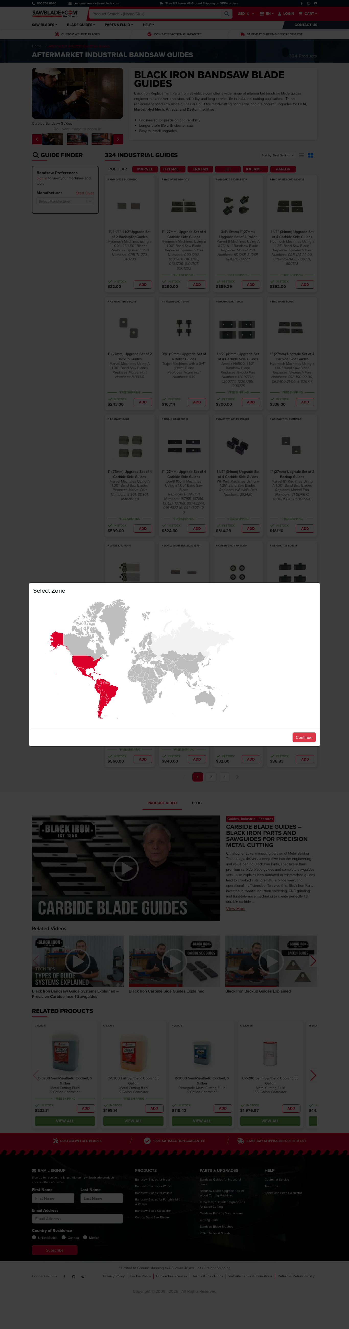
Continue (304, 737)
